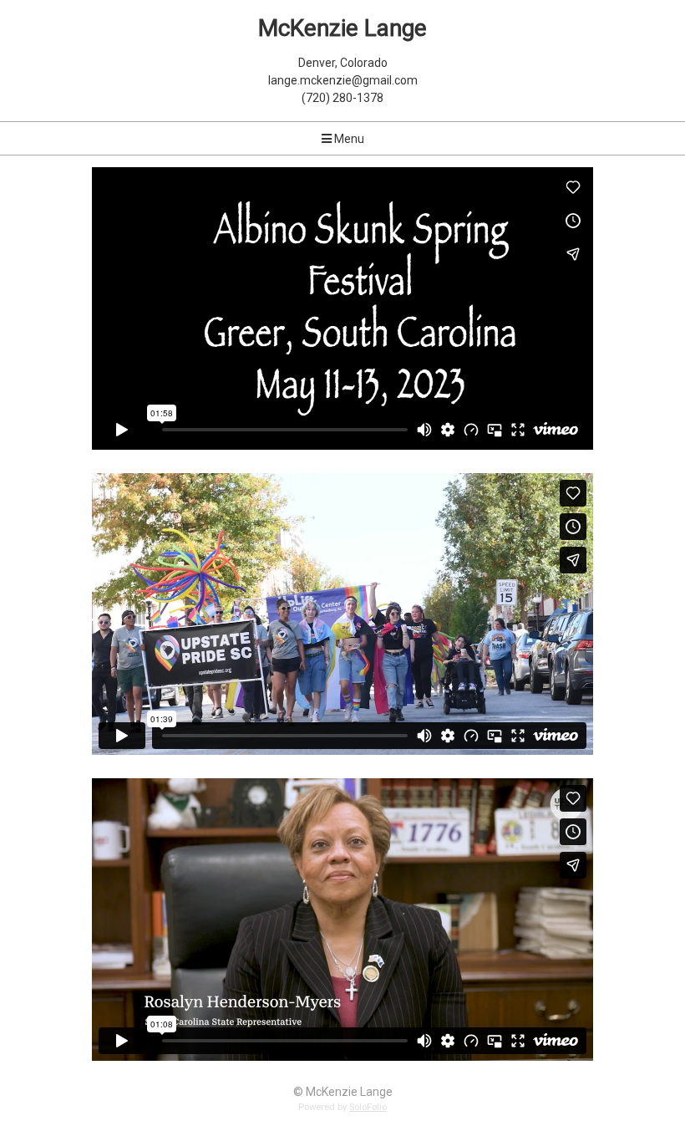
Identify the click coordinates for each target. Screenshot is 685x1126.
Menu (348, 138)
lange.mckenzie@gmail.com (343, 80)
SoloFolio (368, 1107)
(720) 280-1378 (342, 97)
